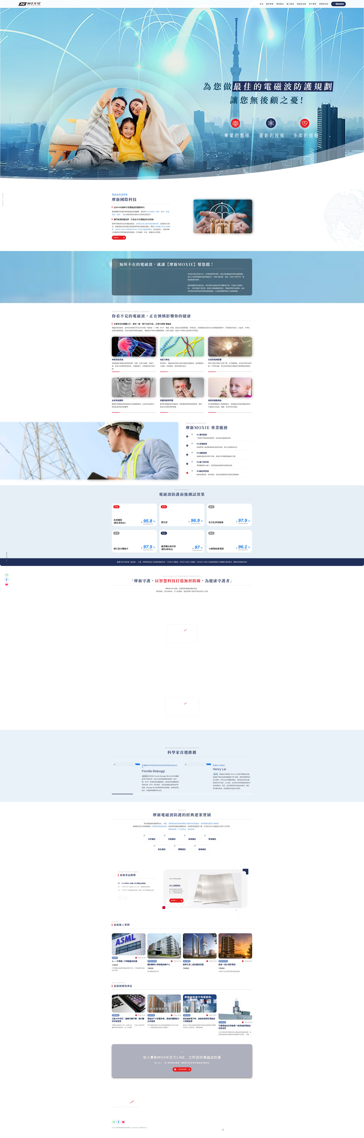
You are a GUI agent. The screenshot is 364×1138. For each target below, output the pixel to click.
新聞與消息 (324, 4)
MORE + (116, 237)
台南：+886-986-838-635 (233, 1119)
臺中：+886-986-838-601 (233, 1115)
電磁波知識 (301, 4)
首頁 (261, 4)
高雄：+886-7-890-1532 (233, 1122)
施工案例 (290, 4)
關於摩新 (270, 4)
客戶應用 (312, 4)
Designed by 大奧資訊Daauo (139, 1127)
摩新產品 (280, 4)
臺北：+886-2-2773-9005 (233, 1111)
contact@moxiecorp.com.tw (234, 1129)
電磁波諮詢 (339, 4)
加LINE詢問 (182, 1069)
